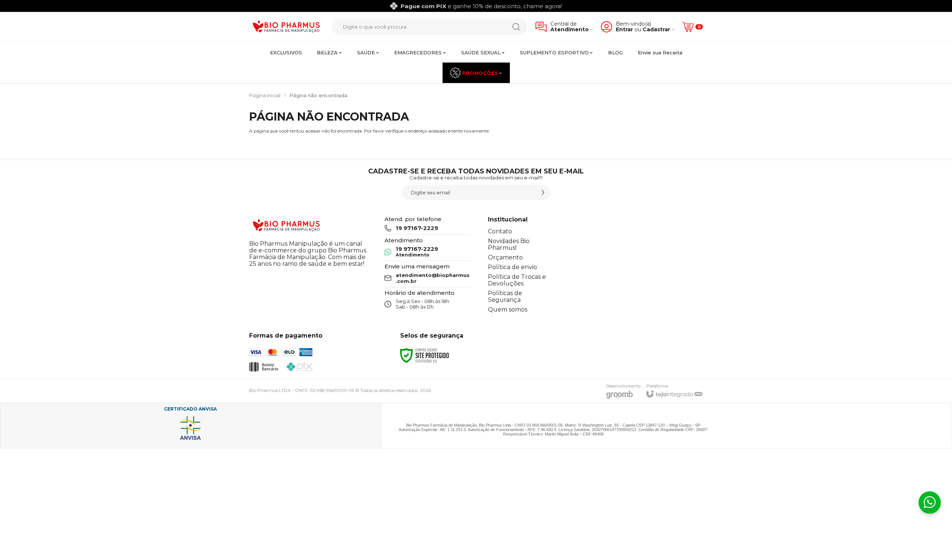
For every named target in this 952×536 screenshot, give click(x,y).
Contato (500, 231)
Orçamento (505, 257)
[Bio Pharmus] (286, 27)
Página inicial (264, 95)
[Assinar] (543, 192)
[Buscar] (516, 27)
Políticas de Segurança (505, 296)
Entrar (624, 29)
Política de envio (512, 267)
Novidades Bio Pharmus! (509, 244)
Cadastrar (656, 29)
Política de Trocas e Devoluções (517, 280)
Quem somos (507, 309)
